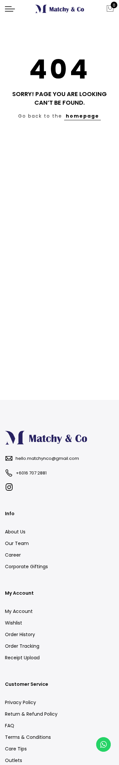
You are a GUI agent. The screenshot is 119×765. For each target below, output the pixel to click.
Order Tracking (22, 646)
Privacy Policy (20, 702)
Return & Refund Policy (31, 714)
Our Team (17, 543)
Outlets (13, 760)
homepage (82, 116)
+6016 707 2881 (31, 473)
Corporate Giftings (26, 566)
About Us (15, 531)
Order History (20, 634)
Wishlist (13, 623)
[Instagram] (10, 487)
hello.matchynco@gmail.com (47, 458)
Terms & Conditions (28, 737)
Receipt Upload (22, 657)
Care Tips (16, 748)
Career (13, 555)
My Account (19, 611)
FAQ (9, 725)
